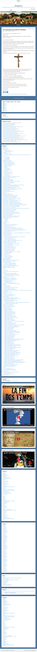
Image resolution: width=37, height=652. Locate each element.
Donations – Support (5, 580)
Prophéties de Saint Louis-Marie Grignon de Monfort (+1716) (12, 332)
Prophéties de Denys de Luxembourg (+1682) (10, 330)
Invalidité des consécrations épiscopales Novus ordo (11, 224)
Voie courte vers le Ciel (7, 285)
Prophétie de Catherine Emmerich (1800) (9, 336)
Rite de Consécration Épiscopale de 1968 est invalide (10, 141)
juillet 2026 (4, 525)
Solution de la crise (5, 641)
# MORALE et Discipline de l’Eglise (7, 161)
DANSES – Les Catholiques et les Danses (9, 164)
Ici (16, 43)
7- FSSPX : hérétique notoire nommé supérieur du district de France (13, 240)
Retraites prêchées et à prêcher (7, 160)
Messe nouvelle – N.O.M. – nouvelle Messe (9, 627)
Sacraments (4, 638)
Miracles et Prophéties (6, 501)
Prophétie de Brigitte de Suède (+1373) (9, 319)
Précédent (29, 28)
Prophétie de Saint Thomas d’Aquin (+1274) (10, 316)
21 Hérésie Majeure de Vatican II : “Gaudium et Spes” (10, 196)
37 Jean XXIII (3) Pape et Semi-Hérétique (8, 211)
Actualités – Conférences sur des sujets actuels (9, 369)
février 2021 (4, 551)
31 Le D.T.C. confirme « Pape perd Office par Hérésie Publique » (11, 205)
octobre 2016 (4, 565)
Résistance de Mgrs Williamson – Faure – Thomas (9, 510)
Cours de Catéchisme (7, 157)
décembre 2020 (5, 553)
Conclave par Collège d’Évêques (8, 244)
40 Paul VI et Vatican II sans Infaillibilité (8, 132)
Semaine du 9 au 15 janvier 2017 (7, 584)
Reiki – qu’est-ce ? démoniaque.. (8, 171)
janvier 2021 (4, 552)
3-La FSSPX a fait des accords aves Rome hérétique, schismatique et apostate (14, 236)
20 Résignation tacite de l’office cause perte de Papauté (10, 195)
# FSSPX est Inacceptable (6, 125)
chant (4, 480)
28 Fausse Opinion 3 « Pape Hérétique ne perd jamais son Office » (12, 202)
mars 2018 (4, 557)
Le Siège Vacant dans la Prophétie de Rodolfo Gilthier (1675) (12, 298)
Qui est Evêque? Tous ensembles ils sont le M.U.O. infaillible (12, 251)
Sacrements (4, 272)
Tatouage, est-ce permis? (7, 172)
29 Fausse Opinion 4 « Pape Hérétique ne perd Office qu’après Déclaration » (13, 203)
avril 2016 (4, 567)
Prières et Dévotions (5, 291)
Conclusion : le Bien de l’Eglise (8, 257)
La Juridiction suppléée (7, 253)
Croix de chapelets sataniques (8, 281)
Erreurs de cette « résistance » (8, 233)
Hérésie (4, 624)
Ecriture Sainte (5, 485)
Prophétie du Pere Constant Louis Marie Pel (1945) (10, 364)
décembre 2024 (5, 536)
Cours (4, 155)
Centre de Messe (5, 117)
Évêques (5, 223)
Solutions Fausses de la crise (7, 585)
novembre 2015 (5, 571)
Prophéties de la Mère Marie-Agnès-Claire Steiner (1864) (11, 350)
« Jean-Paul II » (6, 219)
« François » (5, 221)
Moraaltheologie (5, 502)
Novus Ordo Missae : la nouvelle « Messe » (10, 225)
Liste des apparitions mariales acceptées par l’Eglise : (11, 303)
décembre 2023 (5, 540)
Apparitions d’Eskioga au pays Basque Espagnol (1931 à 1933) (12, 360)
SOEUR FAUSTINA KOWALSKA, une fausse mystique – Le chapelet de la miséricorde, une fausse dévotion (18, 290)
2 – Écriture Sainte (5, 270)
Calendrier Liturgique (5, 148)
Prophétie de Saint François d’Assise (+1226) (10, 315)
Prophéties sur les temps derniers (7, 307)
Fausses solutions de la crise (7, 493)
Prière (4, 508)
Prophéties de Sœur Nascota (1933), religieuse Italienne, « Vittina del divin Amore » (15, 361)
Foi (3, 495)
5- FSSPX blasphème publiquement (8, 238)
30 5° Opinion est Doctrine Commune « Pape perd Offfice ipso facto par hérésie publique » (15, 204)
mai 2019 (4, 554)
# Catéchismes (5, 149)
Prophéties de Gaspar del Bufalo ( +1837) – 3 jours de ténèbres (12, 345)
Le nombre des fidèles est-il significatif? (9, 249)
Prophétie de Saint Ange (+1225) (8, 314)
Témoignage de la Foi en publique (8, 173)
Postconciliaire (5, 507)
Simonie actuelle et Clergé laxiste (8, 256)
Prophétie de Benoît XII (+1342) (8, 318)
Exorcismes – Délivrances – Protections (9, 288)
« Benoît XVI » (6, 220)
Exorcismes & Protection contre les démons (10, 282)
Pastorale (4, 505)
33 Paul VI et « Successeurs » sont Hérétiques (9, 207)
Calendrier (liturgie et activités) (7, 478)
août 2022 (4, 542)
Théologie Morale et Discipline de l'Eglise (8, 518)
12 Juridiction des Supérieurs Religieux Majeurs (9, 187)
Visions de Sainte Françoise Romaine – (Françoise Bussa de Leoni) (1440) (14, 321)
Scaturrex (18, 6)
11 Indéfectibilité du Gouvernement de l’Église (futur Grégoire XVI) (11, 186)
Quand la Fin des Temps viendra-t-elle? (8, 304)
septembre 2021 (5, 548)
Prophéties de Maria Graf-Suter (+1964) (9, 366)
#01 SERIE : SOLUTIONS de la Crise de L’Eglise (9, 241)
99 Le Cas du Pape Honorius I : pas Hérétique (9, 128)
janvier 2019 (4, 555)
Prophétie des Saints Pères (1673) (8, 328)
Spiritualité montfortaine (7, 286)
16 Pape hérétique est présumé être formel (8, 134)
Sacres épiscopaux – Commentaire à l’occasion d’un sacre (11, 275)
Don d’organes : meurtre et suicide (8, 165)
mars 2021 (4, 550)
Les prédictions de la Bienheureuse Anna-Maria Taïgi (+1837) (12, 344)
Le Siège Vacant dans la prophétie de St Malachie (10, 297)
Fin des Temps (5, 494)
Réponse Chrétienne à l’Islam (7, 124)
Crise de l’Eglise (5, 608)
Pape (3, 504)
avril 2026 (4, 527)
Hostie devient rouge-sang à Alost (8, 301)
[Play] (3, 402)
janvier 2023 (4, 541)
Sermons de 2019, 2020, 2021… (8, 368)
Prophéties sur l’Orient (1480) (8, 322)
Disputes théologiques (6, 610)
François (4, 496)
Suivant (32, 28)
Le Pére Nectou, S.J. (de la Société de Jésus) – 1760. (11, 334)
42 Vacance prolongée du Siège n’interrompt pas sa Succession (11, 131)
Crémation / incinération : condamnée (9, 163)
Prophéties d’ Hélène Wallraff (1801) (9, 337)
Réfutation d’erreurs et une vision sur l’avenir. (10, 242)
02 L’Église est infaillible (6, 178)
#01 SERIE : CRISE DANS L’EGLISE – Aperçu (9, 177)
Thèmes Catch (34, 650)
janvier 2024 (4, 539)
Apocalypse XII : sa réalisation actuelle (9, 299)
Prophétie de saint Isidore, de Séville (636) (9, 312)
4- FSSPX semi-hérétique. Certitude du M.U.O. (10, 237)
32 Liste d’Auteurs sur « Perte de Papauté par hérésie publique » (11, 206)
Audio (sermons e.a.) (6, 475)
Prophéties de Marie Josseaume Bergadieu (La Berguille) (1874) (12, 352)
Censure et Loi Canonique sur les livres (9, 162)
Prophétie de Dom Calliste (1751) (8, 333)
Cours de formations (6, 156)
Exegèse (4, 488)
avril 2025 (4, 533)
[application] (18, 395)
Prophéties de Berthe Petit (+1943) (8, 363)
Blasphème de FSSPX (6, 477)
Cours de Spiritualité (6, 158)
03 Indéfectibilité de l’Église (6, 259)
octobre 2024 (4, 538)
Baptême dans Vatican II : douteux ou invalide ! (10, 227)
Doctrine (4, 268)
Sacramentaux (5, 511)
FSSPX (4, 623)
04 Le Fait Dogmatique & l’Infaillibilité (8, 140)
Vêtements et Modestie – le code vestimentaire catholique (11, 176)
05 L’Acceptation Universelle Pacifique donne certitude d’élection (11, 181)
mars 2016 (4, 568)
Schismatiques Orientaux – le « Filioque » (8, 266)
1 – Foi (4, 269)
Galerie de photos (5, 581)
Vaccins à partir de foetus (7, 175)
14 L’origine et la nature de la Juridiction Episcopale (10, 189)
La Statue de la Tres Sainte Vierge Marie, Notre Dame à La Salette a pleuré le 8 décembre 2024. (16, 302)
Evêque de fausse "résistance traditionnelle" (9, 486)
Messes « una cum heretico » (8, 226)
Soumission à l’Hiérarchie (7, 255)
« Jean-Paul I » (6, 218)
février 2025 (4, 535)
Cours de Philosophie (7, 159)
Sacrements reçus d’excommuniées (9, 276)
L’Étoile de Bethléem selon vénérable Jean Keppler (10, 300)
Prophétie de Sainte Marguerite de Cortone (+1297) (10, 317)
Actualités (4, 472)
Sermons (4, 367)
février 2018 (4, 558)
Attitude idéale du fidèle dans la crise (9, 250)
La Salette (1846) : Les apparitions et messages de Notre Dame (12, 347)
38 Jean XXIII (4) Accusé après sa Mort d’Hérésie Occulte (10, 212)
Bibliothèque (4, 476)
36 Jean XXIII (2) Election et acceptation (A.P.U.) (9, 210)
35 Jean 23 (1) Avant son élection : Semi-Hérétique (9, 209)
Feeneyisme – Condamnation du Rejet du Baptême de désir (11, 265)
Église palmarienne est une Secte (7, 127)
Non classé (4, 503)
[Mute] (31, 402)
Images (4, 625)
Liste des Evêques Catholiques (8, 252)
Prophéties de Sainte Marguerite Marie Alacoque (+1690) (11, 331)
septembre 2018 (5, 556)
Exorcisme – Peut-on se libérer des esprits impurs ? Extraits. (12, 283)
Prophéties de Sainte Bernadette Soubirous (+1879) (11, 353)
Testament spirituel (6, 174)
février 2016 (4, 569)
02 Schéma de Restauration (6, 258)
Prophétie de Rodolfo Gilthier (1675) (8, 329)
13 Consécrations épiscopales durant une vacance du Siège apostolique (12, 188)
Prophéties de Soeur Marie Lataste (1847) (9, 348)
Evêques (4, 487)
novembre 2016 (5, 564)
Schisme (4, 640)
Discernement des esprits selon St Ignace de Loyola (11, 287)
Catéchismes (5, 479)
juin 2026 (4, 526)
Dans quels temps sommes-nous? (8, 305)
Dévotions (4, 609)
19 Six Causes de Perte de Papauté (7, 194)
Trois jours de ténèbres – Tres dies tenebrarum (9, 306)
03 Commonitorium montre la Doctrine (8, 179)
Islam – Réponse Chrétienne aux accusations (9, 267)
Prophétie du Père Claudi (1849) (8, 349)
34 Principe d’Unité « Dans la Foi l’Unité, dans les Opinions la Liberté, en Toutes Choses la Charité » (16, 208)
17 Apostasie (4, 192)
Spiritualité (4, 284)
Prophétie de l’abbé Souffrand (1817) (9, 338)
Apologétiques (5, 474)
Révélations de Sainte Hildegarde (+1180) (9, 313)
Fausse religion (5, 491)
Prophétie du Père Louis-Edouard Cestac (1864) (10, 289)
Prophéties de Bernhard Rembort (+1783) (9, 335)
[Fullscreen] (33, 402)
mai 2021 (4, 549)
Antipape (4, 473)
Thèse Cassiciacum (10, 592)
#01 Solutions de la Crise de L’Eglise (8, 129)
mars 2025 (4, 534)
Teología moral (5, 643)
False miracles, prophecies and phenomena (8, 490)
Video (4, 519)
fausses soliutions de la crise (7, 492)
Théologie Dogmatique (6, 517)
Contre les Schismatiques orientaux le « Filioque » (9, 130)
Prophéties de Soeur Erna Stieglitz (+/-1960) (10, 365)
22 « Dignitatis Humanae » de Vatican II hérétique (9, 197)
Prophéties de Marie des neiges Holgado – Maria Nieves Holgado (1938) (13, 362)
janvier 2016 (4, 570)
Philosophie (4, 506)
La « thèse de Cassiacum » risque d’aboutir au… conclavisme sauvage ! (12, 228)
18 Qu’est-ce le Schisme (6, 193)
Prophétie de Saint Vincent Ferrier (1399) (9, 320)
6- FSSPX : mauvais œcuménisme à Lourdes (10, 239)
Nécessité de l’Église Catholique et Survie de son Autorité (11, 243)
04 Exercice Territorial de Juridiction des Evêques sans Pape (11, 126)
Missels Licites (6, 254)
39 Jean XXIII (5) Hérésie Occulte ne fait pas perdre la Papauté (11, 133)
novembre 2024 (5, 537)
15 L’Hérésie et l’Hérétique (6, 190)
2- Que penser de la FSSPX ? (8, 235)
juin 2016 (4, 566)
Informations (4, 626)
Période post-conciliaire (6, 222)
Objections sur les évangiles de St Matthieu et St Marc (11, 271)
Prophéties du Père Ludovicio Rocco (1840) (9, 346)
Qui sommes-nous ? (5, 116)
